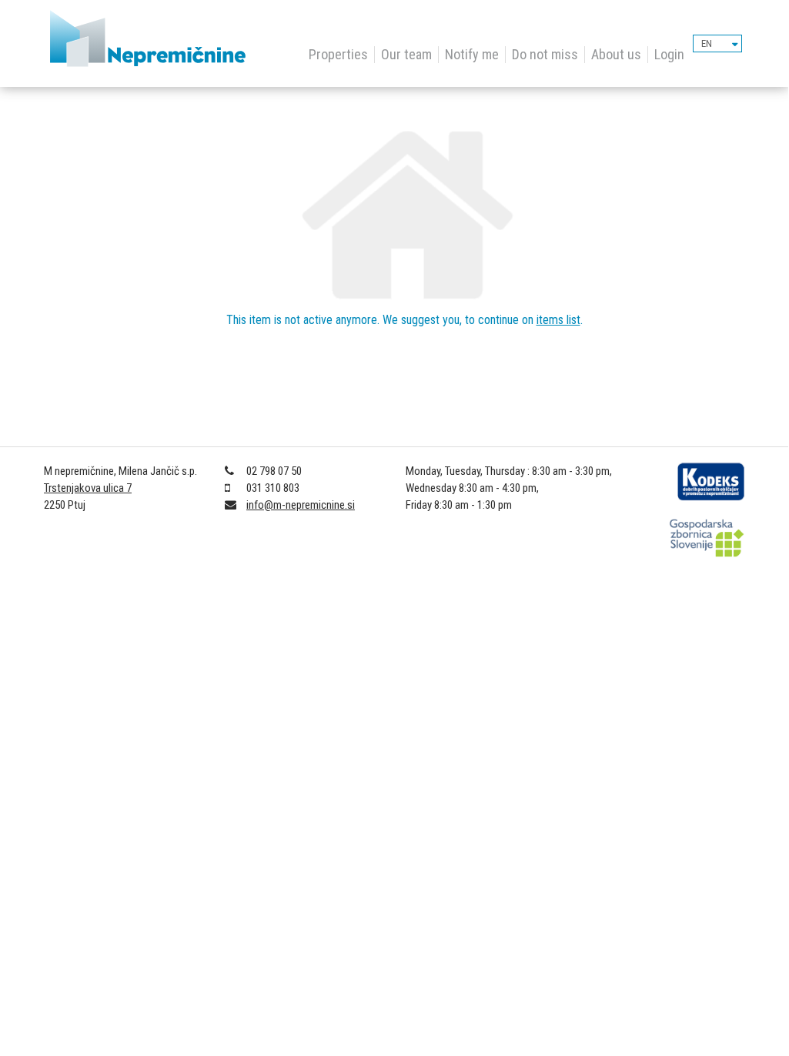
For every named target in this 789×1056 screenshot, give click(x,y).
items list (558, 319)
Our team (406, 54)
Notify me (472, 54)
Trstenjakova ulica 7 (88, 488)
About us (616, 54)
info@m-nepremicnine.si (300, 505)
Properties (338, 54)
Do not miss (545, 54)
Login (669, 54)
